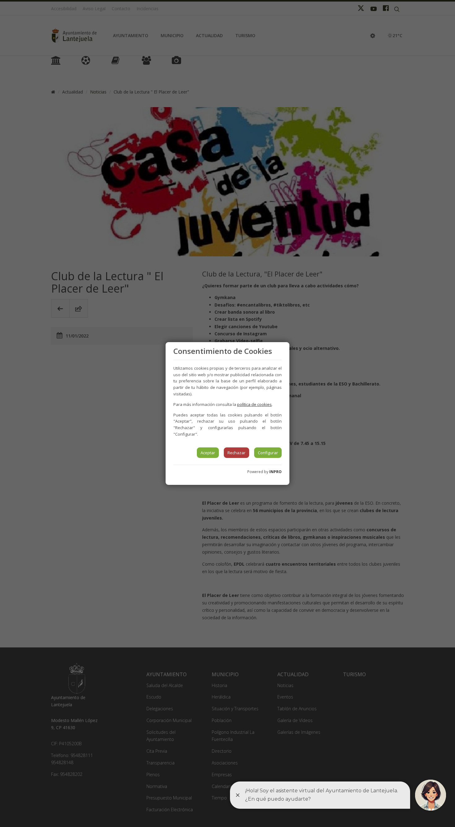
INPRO (275, 471)
